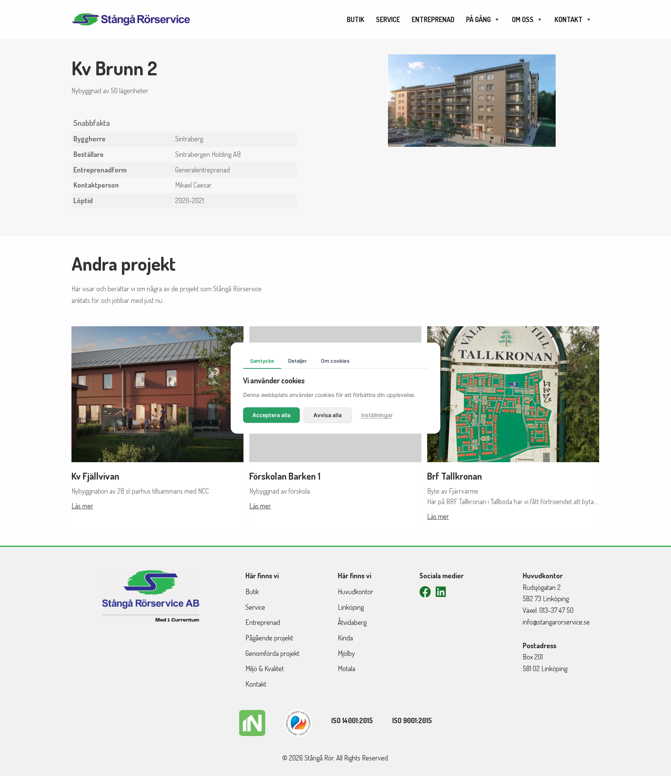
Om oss (523, 19)
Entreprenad (433, 19)
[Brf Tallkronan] (513, 393)
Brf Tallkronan (454, 476)
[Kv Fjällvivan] (157, 393)
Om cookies (335, 361)
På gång (478, 19)
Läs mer (82, 505)
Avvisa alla (327, 414)
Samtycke (262, 361)
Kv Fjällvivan (95, 476)
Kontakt (568, 19)
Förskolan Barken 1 (284, 476)
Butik (355, 19)
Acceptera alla (271, 414)
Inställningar (377, 414)
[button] (425, 592)
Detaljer (297, 361)
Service (388, 19)
